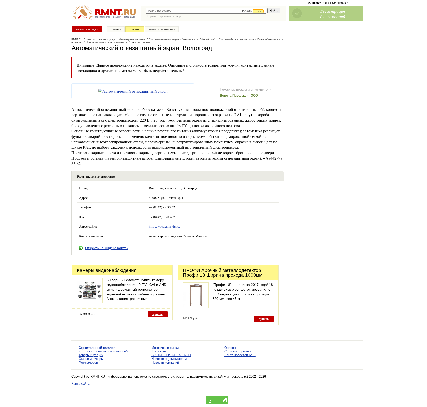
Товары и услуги (91, 355)
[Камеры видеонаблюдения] (89, 302)
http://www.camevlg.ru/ (164, 226)
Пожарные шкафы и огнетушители (245, 89)
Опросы (230, 348)
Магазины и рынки (165, 348)
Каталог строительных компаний (103, 351)
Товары (134, 29)
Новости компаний (165, 362)
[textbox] (206, 11)
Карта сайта (80, 383)
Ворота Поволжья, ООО (239, 95)
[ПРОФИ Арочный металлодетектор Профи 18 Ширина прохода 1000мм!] (195, 307)
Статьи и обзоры (91, 359)
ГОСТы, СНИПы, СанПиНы (171, 355)
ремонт (117, 17)
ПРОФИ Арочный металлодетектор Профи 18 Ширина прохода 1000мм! (223, 273)
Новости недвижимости (169, 359)
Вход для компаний (336, 2)
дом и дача (129, 17)
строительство (102, 17)
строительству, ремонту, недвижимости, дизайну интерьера (197, 376)
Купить (157, 314)
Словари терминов (238, 351)
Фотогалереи (88, 362)
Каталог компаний (162, 29)
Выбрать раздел (87, 29)
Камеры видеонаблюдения (106, 270)
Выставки (158, 351)
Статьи (116, 29)
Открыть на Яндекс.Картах (106, 248)
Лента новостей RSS (240, 355)
